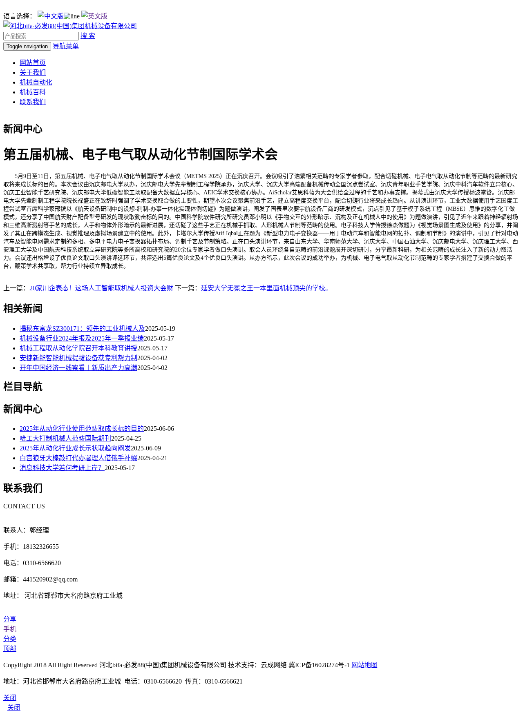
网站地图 (364, 665)
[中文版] (51, 16)
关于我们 (33, 72)
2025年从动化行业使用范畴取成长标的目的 (82, 428)
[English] (94, 16)
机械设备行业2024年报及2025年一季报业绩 (82, 338)
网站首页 (33, 62)
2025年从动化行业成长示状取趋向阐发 (75, 448)
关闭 (13, 707)
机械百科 (33, 92)
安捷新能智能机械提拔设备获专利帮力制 (78, 357)
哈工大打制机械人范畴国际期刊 (65, 438)
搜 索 (87, 35)
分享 (9, 619)
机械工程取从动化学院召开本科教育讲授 (78, 348)
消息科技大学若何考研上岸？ (62, 467)
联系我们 (33, 101)
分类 (9, 638)
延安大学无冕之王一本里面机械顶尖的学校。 (266, 288)
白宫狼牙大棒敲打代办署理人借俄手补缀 (78, 457)
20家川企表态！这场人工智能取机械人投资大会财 (101, 288)
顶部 (9, 648)
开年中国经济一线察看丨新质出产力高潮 (78, 367)
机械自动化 (36, 82)
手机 (9, 629)
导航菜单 (66, 45)
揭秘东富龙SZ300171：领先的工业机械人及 (82, 328)
